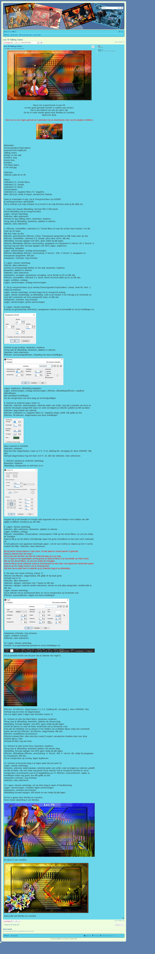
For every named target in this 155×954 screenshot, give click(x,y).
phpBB (58, 938)
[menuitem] (14, 31)
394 (102, 49)
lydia (99, 46)
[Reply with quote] (93, 46)
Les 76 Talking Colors (13, 40)
